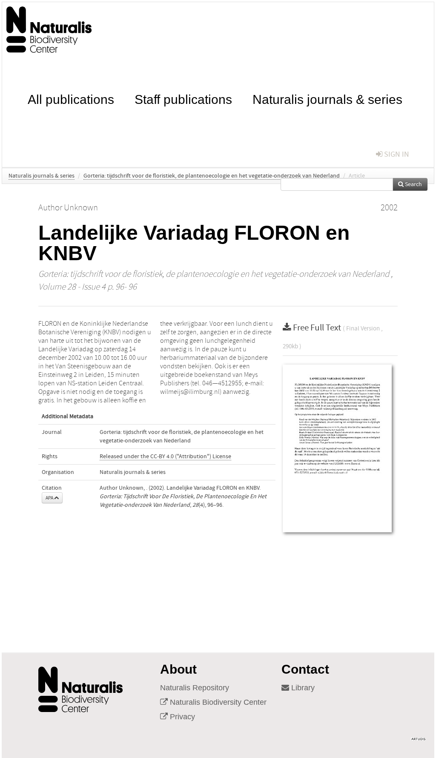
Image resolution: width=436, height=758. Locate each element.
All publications (71, 98)
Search (413, 184)
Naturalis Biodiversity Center (217, 702)
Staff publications (183, 98)
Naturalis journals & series (327, 98)
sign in (395, 154)
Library (302, 687)
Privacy (181, 716)
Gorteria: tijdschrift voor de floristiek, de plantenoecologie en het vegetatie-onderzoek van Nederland (211, 175)
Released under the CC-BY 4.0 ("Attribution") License (165, 456)
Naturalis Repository (194, 687)
